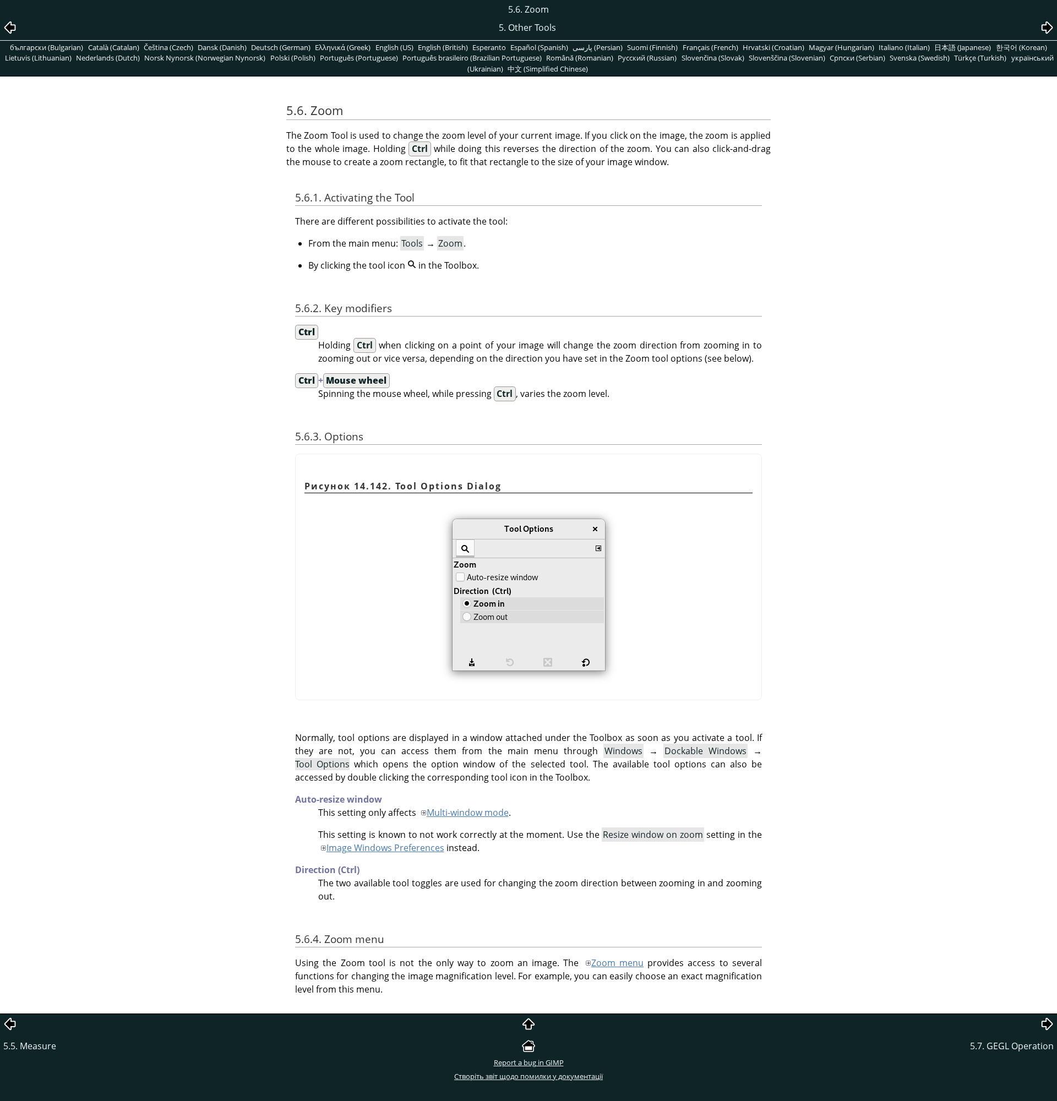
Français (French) (710, 47)
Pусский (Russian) (647, 58)
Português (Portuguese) (359, 58)
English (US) (394, 47)
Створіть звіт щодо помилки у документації (528, 1076)
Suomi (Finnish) (652, 47)
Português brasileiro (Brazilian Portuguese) (472, 58)
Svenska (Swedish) (920, 58)
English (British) (443, 47)
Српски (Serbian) (857, 58)
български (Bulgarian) (46, 47)
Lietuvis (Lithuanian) (38, 58)
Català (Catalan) (113, 47)
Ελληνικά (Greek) (343, 47)
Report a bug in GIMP (529, 1062)
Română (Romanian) (579, 58)
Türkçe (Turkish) (980, 58)
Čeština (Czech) (168, 47)
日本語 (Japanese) (962, 47)
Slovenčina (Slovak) (713, 58)
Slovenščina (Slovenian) (787, 58)
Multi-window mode (468, 812)
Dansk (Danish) (222, 47)
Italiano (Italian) (904, 47)
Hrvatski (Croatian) (773, 47)
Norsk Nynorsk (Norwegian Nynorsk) (204, 58)
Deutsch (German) (280, 47)
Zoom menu (617, 963)
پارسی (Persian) (598, 47)
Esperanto (489, 47)
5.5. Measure (29, 1046)
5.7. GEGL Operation (1012, 1046)
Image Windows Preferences (385, 848)
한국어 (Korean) (1021, 47)
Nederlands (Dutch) (108, 58)
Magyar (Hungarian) (841, 47)
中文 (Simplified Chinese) (548, 69)
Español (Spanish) (539, 47)
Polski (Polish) (292, 58)
